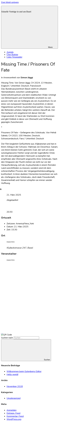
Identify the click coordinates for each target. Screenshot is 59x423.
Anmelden (11, 410)
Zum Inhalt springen (10, 2)
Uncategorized (13, 398)
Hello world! (12, 374)
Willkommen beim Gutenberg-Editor (24, 371)
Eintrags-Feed (13, 413)
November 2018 (15, 386)
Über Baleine (12, 54)
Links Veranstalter (14, 57)
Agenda (10, 52)
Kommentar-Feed (15, 416)
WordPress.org (14, 419)
